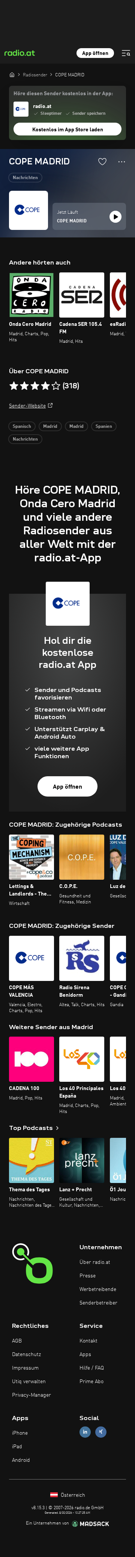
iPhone (20, 1433)
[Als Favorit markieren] (102, 161)
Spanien (104, 426)
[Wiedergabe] (116, 217)
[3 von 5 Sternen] (35, 386)
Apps (85, 1354)
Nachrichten (25, 178)
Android (21, 1460)
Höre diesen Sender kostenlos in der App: (63, 93)
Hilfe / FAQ (92, 1368)
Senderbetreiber (98, 1303)
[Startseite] (12, 74)
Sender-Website (27, 406)
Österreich (72, 1495)
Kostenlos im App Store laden (67, 129)
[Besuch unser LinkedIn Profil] (85, 1432)
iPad (17, 1446)
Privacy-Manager (31, 1395)
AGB (17, 1341)
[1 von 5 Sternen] (14, 386)
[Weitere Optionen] (121, 161)
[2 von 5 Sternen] (24, 386)
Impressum (25, 1368)
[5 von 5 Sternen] (56, 386)
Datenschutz (26, 1354)
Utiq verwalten (29, 1381)
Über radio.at (95, 1262)
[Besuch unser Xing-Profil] (101, 1432)
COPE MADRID (72, 221)
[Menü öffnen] (126, 53)
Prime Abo (92, 1381)
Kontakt (89, 1341)
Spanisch (22, 426)
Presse (88, 1276)
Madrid (50, 426)
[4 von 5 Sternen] (45, 386)
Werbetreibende (98, 1289)
